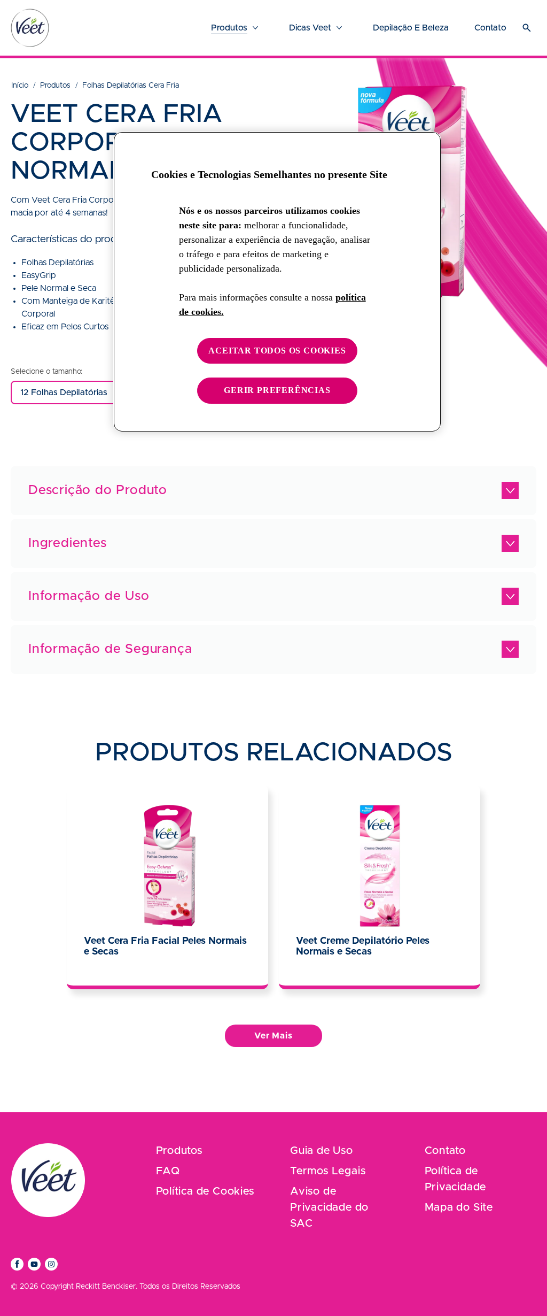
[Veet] (30, 28)
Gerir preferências (277, 390)
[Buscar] (526, 27)
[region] (277, 282)
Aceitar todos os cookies (277, 350)
